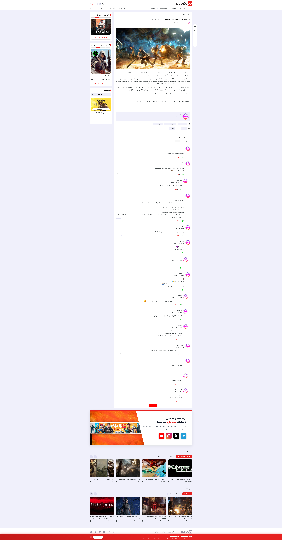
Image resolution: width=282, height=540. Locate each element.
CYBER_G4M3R (180, 345)
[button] (120, 156)
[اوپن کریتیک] (104, 532)
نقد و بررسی (182, 8)
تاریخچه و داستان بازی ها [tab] (184, 456)
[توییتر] (95, 532)
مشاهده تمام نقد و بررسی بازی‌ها (101, 83)
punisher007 (181, 241)
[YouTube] (161, 436)
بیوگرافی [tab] (171, 456)
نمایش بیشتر (153, 405)
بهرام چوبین (179, 180)
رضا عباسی (182, 23)
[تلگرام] (91, 532)
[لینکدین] (100, 532)
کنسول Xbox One (158, 124)
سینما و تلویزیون (163, 8)
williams (180, 296)
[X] (176, 436)
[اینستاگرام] (109, 532)
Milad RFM (181, 274)
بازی (190, 8)
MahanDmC (179, 259)
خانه (189, 14)
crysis (183, 148)
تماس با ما (92, 8)
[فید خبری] (113, 532)
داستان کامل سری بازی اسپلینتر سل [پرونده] (181, 479)
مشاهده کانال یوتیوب (100, 37)
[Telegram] (183, 436)
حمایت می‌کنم (98, 537)
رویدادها (153, 8)
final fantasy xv (182, 124)
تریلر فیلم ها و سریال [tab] (174, 494)
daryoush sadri (178, 390)
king (183, 163)
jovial (183, 360)
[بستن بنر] (91, 537)
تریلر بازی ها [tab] (187, 494)
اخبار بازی (184, 14)
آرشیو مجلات (122, 8)
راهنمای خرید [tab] (161, 456)
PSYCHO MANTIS (180, 195)
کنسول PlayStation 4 (170, 124)
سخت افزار (173, 8)
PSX (183, 227)
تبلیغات (115, 8)
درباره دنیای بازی (101, 8)
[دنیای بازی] (184, 3)
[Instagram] (169, 436)
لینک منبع (183, 128)
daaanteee (179, 311)
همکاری (109, 8)
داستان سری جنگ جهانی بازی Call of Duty (103, 479)
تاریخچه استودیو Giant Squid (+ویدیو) (156, 479)
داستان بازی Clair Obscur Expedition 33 (129, 479)
